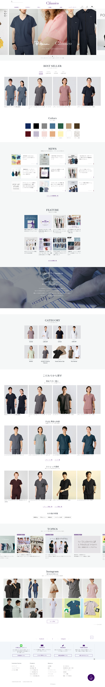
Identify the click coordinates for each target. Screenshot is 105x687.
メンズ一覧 (57, 459)
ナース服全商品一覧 (34, 671)
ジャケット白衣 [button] (58, 517)
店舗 (49, 668)
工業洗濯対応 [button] (67, 517)
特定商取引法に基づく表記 (68, 668)
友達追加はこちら (21, 655)
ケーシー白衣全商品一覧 (34, 675)
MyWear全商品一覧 (33, 673)
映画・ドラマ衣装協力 (67, 675)
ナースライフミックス (52, 671)
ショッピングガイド (16, 668)
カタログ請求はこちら (42, 655)
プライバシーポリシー (67, 669)
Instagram (63, 638)
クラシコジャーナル (52, 669)
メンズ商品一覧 (58, 506)
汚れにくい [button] (43, 517)
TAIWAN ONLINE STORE (16, 681)
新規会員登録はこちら (63, 655)
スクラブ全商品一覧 (34, 669)
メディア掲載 (65, 673)
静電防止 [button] (36, 517)
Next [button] (101, 33)
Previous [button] (4, 33)
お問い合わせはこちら (83, 655)
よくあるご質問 (15, 669)
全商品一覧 (32, 666)
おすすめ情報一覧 (52, 260)
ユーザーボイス (51, 675)
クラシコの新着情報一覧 (52, 195)
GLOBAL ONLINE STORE (27, 681)
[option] (52, 32)
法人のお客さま (66, 666)
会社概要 (49, 666)
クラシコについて (52, 301)
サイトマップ (14, 666)
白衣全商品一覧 (33, 668)
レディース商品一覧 (47, 506)
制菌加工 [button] (50, 517)
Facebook (41, 638)
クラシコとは (50, 673)
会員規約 (65, 671)
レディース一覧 (48, 459)
